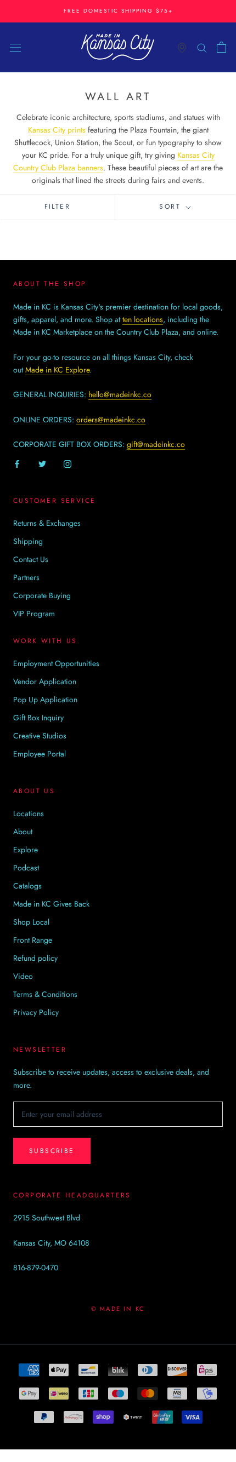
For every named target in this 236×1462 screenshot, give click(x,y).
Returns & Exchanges (47, 523)
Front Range (32, 939)
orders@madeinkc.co (110, 419)
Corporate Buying (42, 595)
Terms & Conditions (45, 994)
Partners (26, 577)
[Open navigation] (15, 47)
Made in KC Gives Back (51, 903)
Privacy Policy (36, 1012)
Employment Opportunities (56, 663)
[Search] (202, 46)
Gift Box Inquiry (38, 717)
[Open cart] (221, 47)
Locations (28, 813)
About (22, 831)
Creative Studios (39, 735)
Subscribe (52, 1151)
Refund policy (35, 958)
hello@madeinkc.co (119, 394)
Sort (171, 206)
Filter (57, 206)
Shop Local (31, 921)
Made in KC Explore (57, 369)
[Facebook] (17, 463)
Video (23, 976)
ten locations (142, 319)
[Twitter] (42, 463)
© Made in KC (118, 1308)
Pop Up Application (45, 699)
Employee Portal (39, 753)
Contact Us (30, 559)
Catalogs (27, 885)
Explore (25, 849)
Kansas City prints (57, 129)
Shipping (28, 541)
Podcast (26, 867)
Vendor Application (44, 681)
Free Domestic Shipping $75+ (118, 11)
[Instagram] (67, 463)
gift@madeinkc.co (156, 444)
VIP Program (34, 613)
